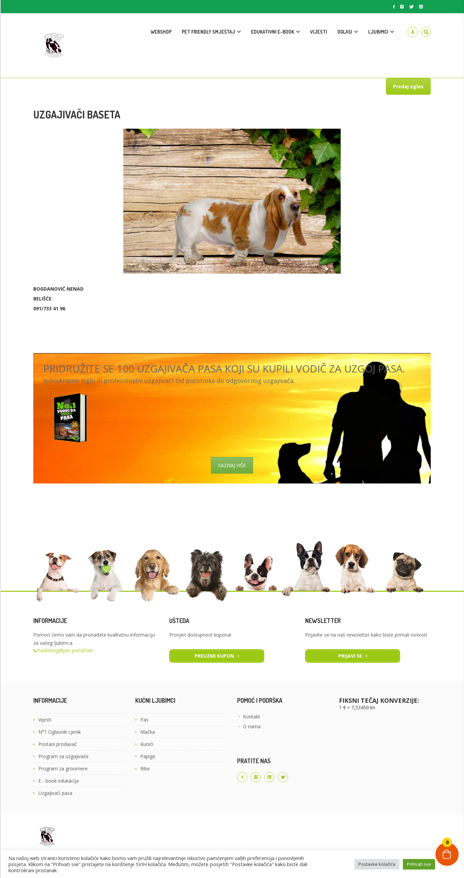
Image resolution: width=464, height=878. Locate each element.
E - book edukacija (58, 781)
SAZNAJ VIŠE (232, 465)
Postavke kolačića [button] (376, 864)
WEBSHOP (161, 32)
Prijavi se (350, 656)
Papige (147, 756)
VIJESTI (318, 32)
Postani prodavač (57, 744)
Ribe (145, 768)
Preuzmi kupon (214, 656)
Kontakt (251, 716)
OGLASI (344, 32)
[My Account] (413, 32)
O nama (252, 726)
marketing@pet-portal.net (65, 650)
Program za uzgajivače (63, 756)
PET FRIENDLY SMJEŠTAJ (208, 32)
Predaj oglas (408, 86)
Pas (144, 719)
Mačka (147, 732)
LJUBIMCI (378, 32)
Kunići (146, 744)
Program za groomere (63, 768)
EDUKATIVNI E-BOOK (272, 32)
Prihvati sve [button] (419, 864)
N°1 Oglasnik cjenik (59, 732)
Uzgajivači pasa (55, 793)
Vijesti (44, 719)
